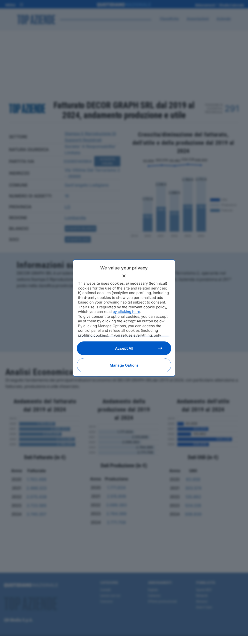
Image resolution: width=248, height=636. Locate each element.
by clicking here (126, 311)
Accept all (124, 348)
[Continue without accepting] (124, 276)
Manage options (124, 365)
